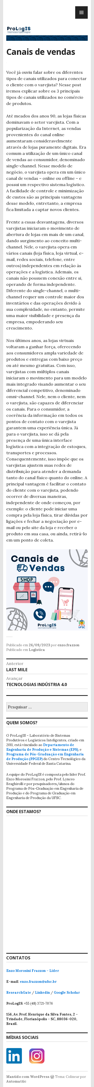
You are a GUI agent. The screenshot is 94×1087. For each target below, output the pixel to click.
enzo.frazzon (68, 645)
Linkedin (42, 992)
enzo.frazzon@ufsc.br (38, 981)
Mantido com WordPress (27, 1077)
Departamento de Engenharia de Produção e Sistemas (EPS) (42, 747)
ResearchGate (18, 992)
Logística (37, 650)
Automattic (16, 1081)
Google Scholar (67, 992)
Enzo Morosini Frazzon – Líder (32, 971)
